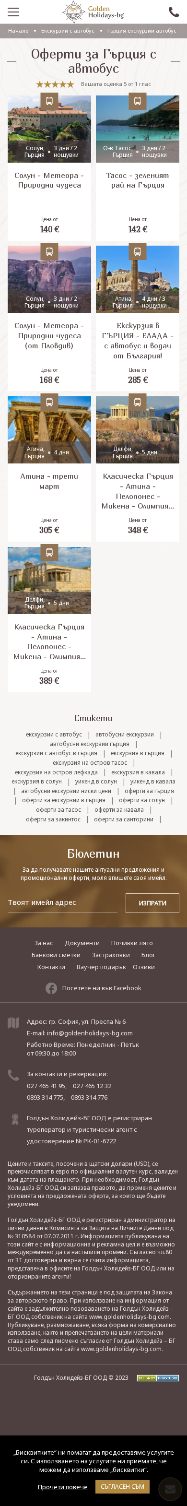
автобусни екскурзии (124, 734)
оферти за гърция (149, 791)
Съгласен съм (122, 1486)
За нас (44, 942)
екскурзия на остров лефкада (56, 772)
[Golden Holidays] (93, 12)
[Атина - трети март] (49, 469)
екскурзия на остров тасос (90, 763)
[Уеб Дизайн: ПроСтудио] (154, 1378)
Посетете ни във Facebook (101, 988)
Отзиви (144, 966)
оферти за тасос (58, 810)
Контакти (51, 966)
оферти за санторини (123, 819)
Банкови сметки (56, 954)
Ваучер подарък (101, 966)
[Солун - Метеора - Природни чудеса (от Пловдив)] (49, 318)
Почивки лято (132, 942)
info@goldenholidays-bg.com (90, 1033)
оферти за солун (142, 800)
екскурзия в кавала (138, 772)
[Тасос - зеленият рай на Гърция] (137, 168)
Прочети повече (63, 1486)
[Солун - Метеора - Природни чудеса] (49, 168)
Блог (148, 954)
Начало (18, 30)
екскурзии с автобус (54, 734)
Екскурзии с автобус (67, 30)
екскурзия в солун (37, 781)
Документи (82, 942)
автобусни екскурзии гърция (89, 744)
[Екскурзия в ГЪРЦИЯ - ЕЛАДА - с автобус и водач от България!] (137, 318)
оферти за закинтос (53, 819)
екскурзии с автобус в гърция (56, 753)
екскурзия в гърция (137, 753)
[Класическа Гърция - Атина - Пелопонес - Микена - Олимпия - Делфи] (137, 469)
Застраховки (111, 954)
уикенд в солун (96, 781)
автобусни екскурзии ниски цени (66, 791)
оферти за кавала (119, 810)
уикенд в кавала (152, 781)
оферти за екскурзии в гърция (63, 800)
